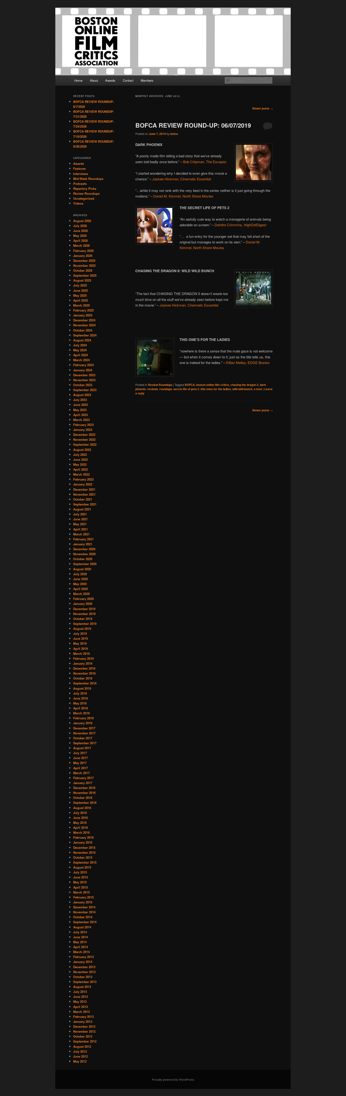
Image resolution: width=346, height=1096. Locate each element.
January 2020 (82, 603)
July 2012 (80, 1051)
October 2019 (82, 618)
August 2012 (82, 1046)
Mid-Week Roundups (88, 178)
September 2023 (85, 390)
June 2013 (80, 996)
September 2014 (85, 922)
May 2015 (80, 882)
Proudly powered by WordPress (173, 1079)
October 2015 (82, 857)
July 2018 (80, 693)
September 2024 (85, 335)
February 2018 (83, 718)
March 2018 (81, 713)
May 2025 (80, 295)
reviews (152, 389)
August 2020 (82, 569)
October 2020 (82, 559)
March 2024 (81, 360)
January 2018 (82, 723)
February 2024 (83, 365)
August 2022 (82, 449)
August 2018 (82, 688)
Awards (110, 80)
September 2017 (85, 743)
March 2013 (81, 1011)
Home (78, 80)
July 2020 (80, 574)
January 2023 (82, 429)
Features (79, 168)
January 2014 (82, 961)
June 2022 (80, 459)
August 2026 (82, 220)
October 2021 (82, 499)
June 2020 (80, 579)
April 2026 (80, 240)
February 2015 (83, 897)
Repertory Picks (84, 188)
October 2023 (82, 385)
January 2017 (82, 783)
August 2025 (82, 280)
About (94, 80)
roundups (165, 389)
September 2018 (85, 683)
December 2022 (84, 434)
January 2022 (82, 484)
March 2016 (81, 832)
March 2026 (81, 245)
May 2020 (80, 584)
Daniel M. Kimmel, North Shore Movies (183, 196)
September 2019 (85, 623)
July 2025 (80, 285)
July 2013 (80, 991)
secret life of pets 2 (186, 389)
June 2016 (80, 817)
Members (147, 80)
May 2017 (80, 762)
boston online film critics (212, 385)
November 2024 (84, 325)
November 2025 (84, 265)
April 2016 (80, 827)
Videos (78, 203)
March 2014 (81, 952)
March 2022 (81, 474)
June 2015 (80, 877)
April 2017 (80, 768)
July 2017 (80, 753)
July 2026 (80, 225)
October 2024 (82, 330)
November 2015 (84, 852)
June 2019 (80, 638)
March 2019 (81, 653)
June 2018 (80, 698)
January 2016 (82, 842)
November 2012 (84, 1031)
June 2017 (80, 758)
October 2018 (82, 678)
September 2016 (85, 802)
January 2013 (82, 1021)
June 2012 (80, 1056)
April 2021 (80, 529)
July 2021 (80, 514)
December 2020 (84, 549)
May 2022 (80, 464)
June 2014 (80, 937)
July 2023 (80, 399)
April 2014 (80, 947)
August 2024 (82, 340)
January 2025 (82, 315)
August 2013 (82, 986)
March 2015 (81, 892)
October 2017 (82, 738)
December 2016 (84, 787)
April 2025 (80, 300)
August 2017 (82, 748)
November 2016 (84, 792)
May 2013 (80, 1001)
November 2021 (84, 494)
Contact (128, 80)
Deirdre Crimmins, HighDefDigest (240, 224)
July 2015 (80, 872)
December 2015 (84, 847)
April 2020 (80, 588)
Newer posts (262, 108)
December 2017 (84, 728)
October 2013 (82, 977)
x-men (258, 389)
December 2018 (84, 668)
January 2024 (82, 370)
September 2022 (85, 444)
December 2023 (84, 375)
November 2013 (84, 972)
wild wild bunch (242, 389)
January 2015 (82, 902)
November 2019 (84, 613)
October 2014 (82, 917)
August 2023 (82, 394)
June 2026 (80, 230)
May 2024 (80, 350)
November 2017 (84, 733)
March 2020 (81, 593)
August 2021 (82, 509)
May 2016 (80, 822)
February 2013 (83, 1016)
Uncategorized (83, 198)
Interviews (80, 173)
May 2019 (80, 643)
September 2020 (85, 564)
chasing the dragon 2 (244, 385)
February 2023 (83, 424)
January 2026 (82, 255)
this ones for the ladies (216, 389)
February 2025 (83, 310)
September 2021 (85, 504)
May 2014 (80, 942)
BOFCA (190, 385)
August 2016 (82, 807)
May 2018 (80, 703)
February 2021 (83, 539)
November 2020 (84, 554)
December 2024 (84, 320)
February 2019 (83, 658)
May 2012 (80, 1061)
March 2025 (81, 305)
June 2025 (80, 290)
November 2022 (84, 439)
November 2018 (84, 673)
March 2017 (81, 773)
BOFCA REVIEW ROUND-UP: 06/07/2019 (193, 125)
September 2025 (85, 275)
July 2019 (80, 633)
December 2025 (84, 260)
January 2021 (82, 544)
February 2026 (83, 250)
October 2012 (82, 1036)
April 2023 (80, 415)
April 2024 (80, 355)
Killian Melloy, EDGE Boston (248, 362)
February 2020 (83, 598)
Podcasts (80, 183)
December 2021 (84, 489)
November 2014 (84, 912)
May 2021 (80, 524)
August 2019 (82, 628)
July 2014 (80, 932)
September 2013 (85, 981)
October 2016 (82, 797)
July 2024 (80, 345)
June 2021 (80, 519)
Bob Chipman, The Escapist (204, 161)
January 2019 (82, 663)
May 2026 (80, 235)
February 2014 (83, 956)
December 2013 (84, 967)
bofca (174, 134)
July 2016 (80, 812)
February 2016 (83, 837)
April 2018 (80, 708)
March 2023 (81, 419)
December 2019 (84, 609)
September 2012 (85, 1041)
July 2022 (80, 454)
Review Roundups (160, 385)
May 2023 (80, 410)
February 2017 (83, 778)
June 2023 (80, 404)
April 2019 (80, 648)
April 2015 (80, 887)
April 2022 (80, 469)
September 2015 (85, 862)
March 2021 (81, 534)
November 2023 (84, 380)
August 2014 (82, 927)
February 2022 (83, 479)
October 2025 (82, 270)
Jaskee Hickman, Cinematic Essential (181, 178)
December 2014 (84, 907)
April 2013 (80, 1006)
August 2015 (82, 867)
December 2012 (84, 1026)
